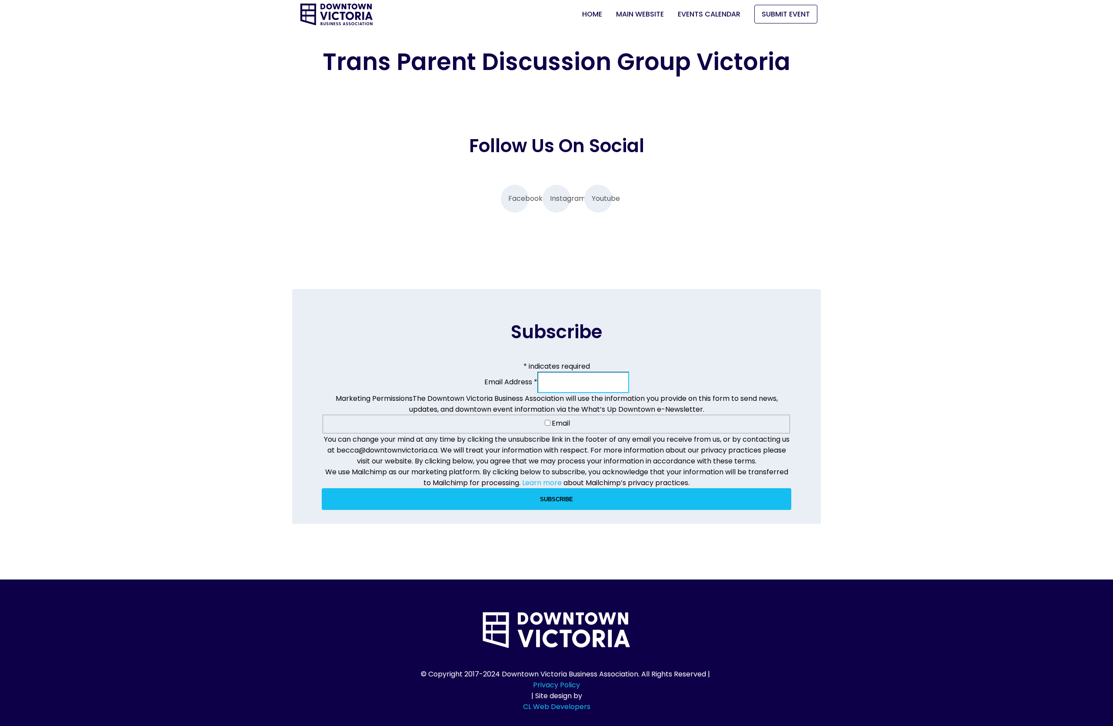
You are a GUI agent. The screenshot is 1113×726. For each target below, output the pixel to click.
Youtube (602, 198)
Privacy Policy (556, 685)
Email (561, 423)
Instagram (560, 198)
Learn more (542, 483)
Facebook (518, 198)
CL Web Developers (556, 707)
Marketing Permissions (374, 398)
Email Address (510, 382)
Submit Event (786, 14)
